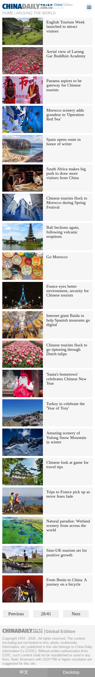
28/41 (46, 613)
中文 (23, 672)
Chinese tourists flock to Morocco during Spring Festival (66, 203)
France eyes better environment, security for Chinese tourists (67, 291)
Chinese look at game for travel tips (67, 464)
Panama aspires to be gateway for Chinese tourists (64, 85)
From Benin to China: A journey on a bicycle (66, 582)
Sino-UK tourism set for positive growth (66, 552)
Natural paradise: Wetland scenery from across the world (68, 525)
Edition (63, 4)
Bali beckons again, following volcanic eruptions (62, 232)
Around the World (36, 13)
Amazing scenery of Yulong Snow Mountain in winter (66, 437)
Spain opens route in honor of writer (63, 141)
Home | (8, 13)
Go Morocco (57, 257)
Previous (16, 613)
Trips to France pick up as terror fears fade (68, 494)
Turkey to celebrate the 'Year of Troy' (65, 405)
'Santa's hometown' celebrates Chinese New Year (66, 379)
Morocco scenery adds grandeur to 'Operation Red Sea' (65, 115)
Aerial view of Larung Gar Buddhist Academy (66, 53)
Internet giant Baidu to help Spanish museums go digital (68, 320)
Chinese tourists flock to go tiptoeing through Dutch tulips (66, 349)
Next (76, 613)
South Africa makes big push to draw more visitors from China (66, 173)
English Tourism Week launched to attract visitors (65, 26)
